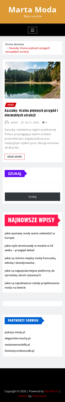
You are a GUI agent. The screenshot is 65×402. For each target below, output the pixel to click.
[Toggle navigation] (32, 30)
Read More (14, 156)
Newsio (23, 396)
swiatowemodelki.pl (17, 344)
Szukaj (14, 173)
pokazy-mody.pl (15, 332)
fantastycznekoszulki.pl (19, 351)
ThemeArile (39, 396)
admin (14, 122)
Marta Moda (32, 9)
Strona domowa (14, 44)
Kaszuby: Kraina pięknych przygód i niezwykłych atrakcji (31, 113)
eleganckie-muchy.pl (17, 338)
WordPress (51, 391)
